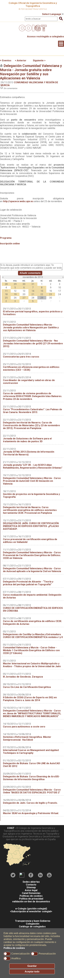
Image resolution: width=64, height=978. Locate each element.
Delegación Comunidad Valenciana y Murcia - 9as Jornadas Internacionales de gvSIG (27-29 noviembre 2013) (33, 343)
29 (15, 284)
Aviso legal (31, 890)
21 (33, 294)
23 (50, 294)
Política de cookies (14, 948)
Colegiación (32, 923)
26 (15, 297)
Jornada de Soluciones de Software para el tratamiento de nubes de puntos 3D (27, 440)
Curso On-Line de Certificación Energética (27, 687)
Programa (5, 238)
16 (50, 291)
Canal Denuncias (31, 893)
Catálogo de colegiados (32, 926)
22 (41, 294)
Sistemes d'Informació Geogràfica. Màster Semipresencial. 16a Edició (27, 738)
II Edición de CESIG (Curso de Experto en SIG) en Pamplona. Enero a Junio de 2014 (30, 699)
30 (24, 284)
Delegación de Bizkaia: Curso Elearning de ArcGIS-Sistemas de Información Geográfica (31, 778)
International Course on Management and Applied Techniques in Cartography (31, 751)
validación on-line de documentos (31, 901)
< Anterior (20, 60)
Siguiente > (39, 60)
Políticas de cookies (31, 895)
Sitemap (31, 887)
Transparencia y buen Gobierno (32, 921)
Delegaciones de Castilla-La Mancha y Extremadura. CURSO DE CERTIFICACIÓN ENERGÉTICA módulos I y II (33, 636)
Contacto (31, 884)
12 (15, 291)
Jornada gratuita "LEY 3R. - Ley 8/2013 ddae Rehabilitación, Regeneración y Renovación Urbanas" (32, 466)
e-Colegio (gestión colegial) (31, 908)
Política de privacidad (31, 898)
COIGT (10, 828)
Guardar (32, 966)
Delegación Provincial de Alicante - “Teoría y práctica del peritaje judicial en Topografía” (28, 583)
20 (24, 294)
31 (33, 284)
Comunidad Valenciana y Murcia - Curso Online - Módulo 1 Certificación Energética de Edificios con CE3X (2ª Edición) (31, 650)
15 (41, 291)
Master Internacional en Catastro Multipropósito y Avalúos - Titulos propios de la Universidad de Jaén (32, 665)
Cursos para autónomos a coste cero (24, 726)
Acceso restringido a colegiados (45, 36)
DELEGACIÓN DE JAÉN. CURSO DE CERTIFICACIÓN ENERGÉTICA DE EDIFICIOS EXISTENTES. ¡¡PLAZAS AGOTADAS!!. (31, 526)
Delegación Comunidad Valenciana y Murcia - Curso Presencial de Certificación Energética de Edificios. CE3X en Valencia (32, 555)
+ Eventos (5, 60)
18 (6, 294)
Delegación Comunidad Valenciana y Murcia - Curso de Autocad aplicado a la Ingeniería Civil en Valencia (32, 570)
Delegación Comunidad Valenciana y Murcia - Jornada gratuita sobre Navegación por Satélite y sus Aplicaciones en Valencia (31, 72)
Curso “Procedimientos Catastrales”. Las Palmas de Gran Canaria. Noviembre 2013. (32, 411)
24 (59, 294)
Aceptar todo (32, 971)
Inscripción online (10, 243)
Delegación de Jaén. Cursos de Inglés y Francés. (30, 802)
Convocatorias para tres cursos (21, 356)
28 (6, 284)
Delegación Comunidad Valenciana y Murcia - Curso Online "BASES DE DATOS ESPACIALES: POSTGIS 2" (32, 791)
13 (24, 291)
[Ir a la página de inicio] (32, 32)
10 (59, 287)
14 (33, 291)
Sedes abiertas (31, 881)
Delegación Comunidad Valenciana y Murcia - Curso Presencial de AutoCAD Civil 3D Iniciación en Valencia (32, 481)
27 (24, 297)
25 (6, 297)
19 (15, 294)
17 (59, 291)
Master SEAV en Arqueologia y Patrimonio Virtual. (31, 813)
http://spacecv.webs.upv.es (18, 201)
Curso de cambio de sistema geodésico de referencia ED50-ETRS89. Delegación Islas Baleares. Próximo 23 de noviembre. (32, 396)
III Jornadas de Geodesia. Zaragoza (23, 676)
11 (6, 291)
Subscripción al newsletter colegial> (31, 911)
